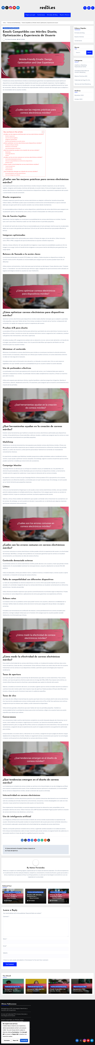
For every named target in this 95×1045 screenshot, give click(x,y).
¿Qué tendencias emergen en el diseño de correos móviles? (21, 171)
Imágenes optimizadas (11, 139)
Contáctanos (41, 15)
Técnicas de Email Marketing (11, 28)
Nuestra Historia (65, 15)
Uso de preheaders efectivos (12, 148)
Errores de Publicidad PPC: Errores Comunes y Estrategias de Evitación (36, 991)
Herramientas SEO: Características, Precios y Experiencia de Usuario (81, 991)
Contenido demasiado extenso (13, 159)
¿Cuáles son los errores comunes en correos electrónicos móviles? (23, 157)
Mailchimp (8, 152)
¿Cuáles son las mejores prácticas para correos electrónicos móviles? (24, 134)
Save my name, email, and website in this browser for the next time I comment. (26, 960)
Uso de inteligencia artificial (12, 175)
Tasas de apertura (10, 166)
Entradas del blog (52, 15)
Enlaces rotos (8, 162)
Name (5, 939)
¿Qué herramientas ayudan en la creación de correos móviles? (21, 150)
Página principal (30, 15)
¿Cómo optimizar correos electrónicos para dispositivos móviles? (23, 143)
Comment (6, 916)
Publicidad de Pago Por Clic (82, 80)
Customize (7, 1040)
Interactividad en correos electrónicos (15, 173)
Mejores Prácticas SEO (81, 76)
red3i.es (47, 8)
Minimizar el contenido (11, 146)
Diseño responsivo (10, 136)
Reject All (15, 1040)
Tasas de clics (8, 167)
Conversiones (8, 169)
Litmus (7, 155)
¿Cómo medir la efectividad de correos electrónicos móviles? (21, 164)
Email (5, 946)
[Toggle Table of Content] (42, 132)
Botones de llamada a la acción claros (15, 141)
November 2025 (79, 95)
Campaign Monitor (10, 153)
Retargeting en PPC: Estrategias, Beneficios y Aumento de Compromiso (13, 991)
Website (5, 953)
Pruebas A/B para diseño (11, 144)
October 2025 (78, 99)
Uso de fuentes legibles (11, 137)
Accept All (24, 1040)
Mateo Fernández (11, 39)
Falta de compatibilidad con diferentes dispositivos (18, 160)
